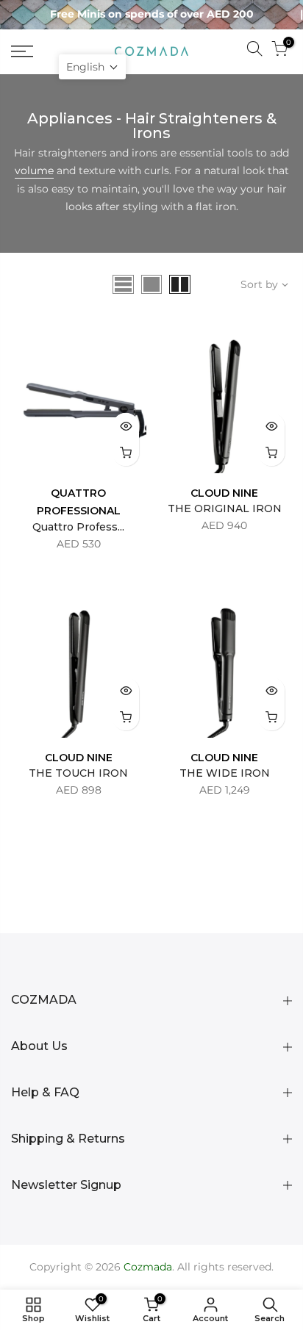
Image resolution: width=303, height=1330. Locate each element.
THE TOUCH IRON (78, 773)
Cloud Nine (224, 493)
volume (34, 170)
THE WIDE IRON (224, 773)
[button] (92, 66)
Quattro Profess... (78, 526)
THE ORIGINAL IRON (225, 508)
